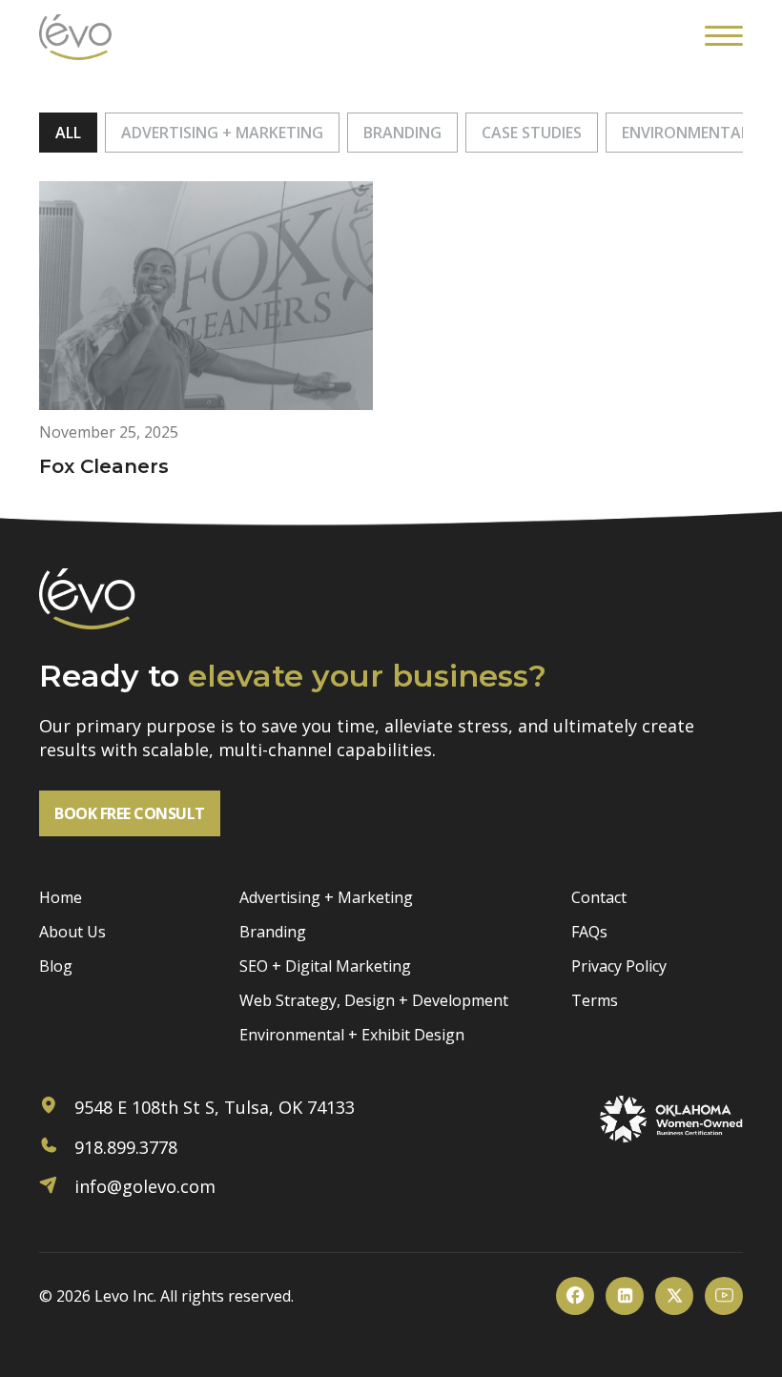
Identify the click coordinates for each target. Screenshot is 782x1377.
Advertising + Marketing (222, 132)
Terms (594, 1000)
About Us (72, 931)
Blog (55, 966)
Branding (402, 132)
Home (60, 897)
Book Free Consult (129, 813)
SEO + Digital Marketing (325, 966)
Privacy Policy (619, 966)
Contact (599, 897)
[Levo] (75, 37)
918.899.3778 (123, 1147)
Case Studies (532, 132)
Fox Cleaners (104, 466)
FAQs (589, 931)
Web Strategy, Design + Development (373, 1000)
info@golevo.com (143, 1186)
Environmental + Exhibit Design (351, 1034)
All (68, 132)
